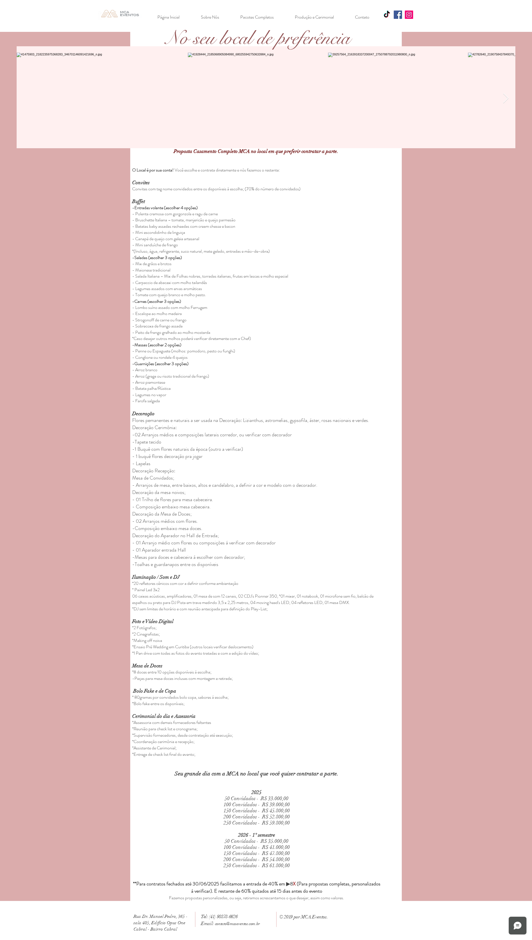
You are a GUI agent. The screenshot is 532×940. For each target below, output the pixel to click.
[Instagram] (409, 15)
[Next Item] (506, 98)
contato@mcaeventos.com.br (237, 923)
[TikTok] (387, 15)
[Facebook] (398, 15)
